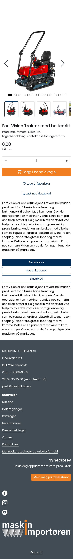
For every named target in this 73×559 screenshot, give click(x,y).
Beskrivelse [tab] (36, 262)
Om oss (7, 437)
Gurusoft (36, 552)
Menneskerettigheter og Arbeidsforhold (30, 451)
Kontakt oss (10, 444)
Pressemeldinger (14, 430)
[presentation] (6, 63)
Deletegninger (12, 409)
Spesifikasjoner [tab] (36, 270)
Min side (7, 402)
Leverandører (11, 423)
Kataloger (9, 416)
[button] (10, 95)
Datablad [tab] (36, 279)
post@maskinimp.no (16, 386)
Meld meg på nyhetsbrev (51, 477)
